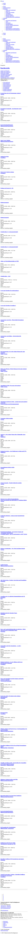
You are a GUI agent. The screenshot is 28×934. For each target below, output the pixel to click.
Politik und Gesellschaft (10, 10)
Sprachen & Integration (5, 75)
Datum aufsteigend (7, 84)
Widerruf (5, 924)
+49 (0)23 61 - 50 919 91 (6, 906)
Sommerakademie (6, 7)
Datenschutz (5, 922)
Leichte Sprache (9, 26)
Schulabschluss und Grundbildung (13, 17)
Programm (5, 8)
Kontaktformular (9, 24)
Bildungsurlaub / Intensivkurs (8, 828)
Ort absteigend (6, 88)
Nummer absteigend (7, 90)
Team (7, 21)
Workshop (13, 630)
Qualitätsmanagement (7, 927)
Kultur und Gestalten (10, 12)
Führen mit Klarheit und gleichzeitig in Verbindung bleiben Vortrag (14, 500)
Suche (4, 3)
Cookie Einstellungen (5, 929)
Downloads (8, 22)
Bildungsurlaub (9, 27)
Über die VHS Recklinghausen (12, 25)
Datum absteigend (7, 86)
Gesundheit (8, 13)
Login (4, 4)
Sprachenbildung (9, 14)
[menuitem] (15, 3)
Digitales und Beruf (10, 15)
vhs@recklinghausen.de (5, 908)
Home (4, 6)
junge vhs (8, 11)
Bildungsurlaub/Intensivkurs (7, 125)
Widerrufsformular (4, 930)
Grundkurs (5, 157)
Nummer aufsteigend (7, 89)
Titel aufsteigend (6, 82)
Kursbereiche (5, 68)
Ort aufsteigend (6, 87)
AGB (4, 923)
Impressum (5, 921)
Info (4, 19)
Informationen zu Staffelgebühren (13, 28)
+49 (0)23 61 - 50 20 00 (5, 905)
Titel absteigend (6, 83)
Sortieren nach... (4, 80)
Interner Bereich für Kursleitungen (13, 29)
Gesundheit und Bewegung (6, 74)
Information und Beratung (11, 20)
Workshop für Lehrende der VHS (8, 843)
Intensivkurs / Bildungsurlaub (13, 764)
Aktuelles (5, 18)
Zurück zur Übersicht (5, 70)
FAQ (4, 926)
